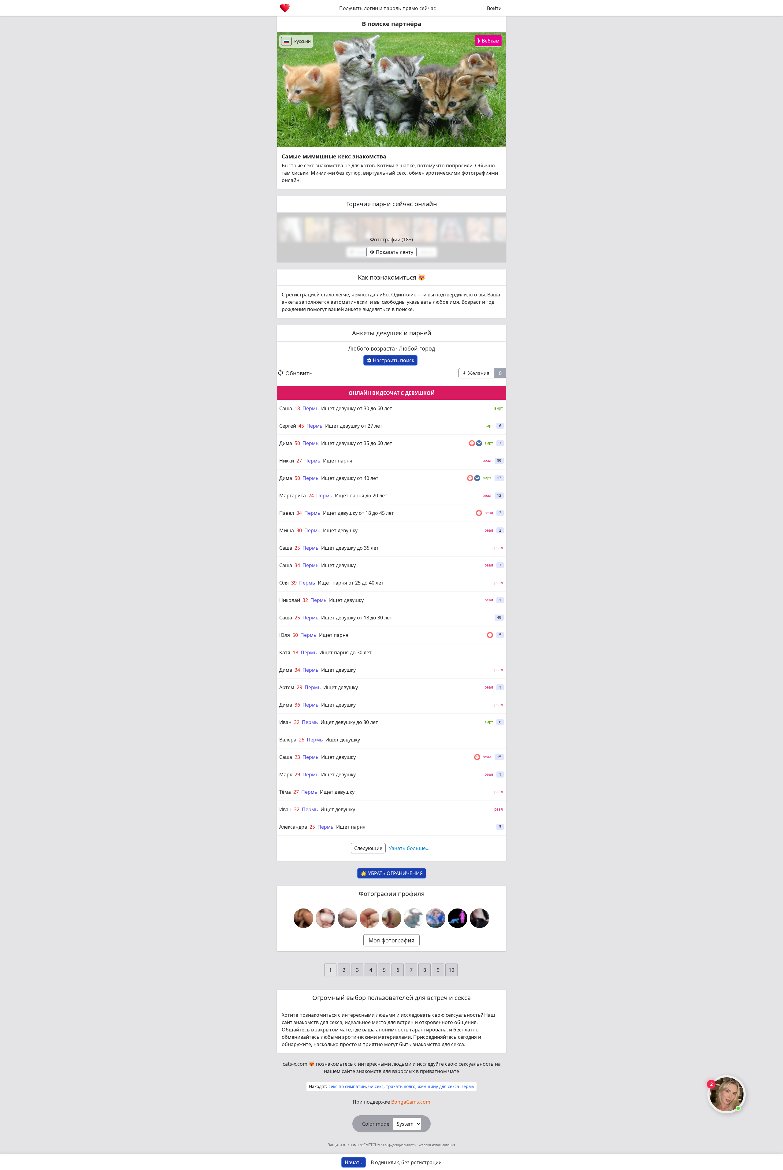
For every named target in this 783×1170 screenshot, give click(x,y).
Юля (284, 635)
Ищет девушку (340, 530)
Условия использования (436, 1145)
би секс (376, 1086)
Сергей (287, 425)
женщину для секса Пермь (446, 1086)
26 (301, 739)
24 (311, 495)
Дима (285, 443)
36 (297, 704)
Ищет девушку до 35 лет (350, 547)
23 (297, 757)
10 (451, 970)
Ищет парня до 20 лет (361, 495)
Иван (285, 722)
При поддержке (391, 1101)
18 (297, 408)
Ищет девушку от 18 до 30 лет (356, 617)
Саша (285, 408)
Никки (286, 460)
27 (299, 460)
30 (299, 530)
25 (297, 547)
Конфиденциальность (399, 1145)
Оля (284, 582)
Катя (284, 652)
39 (294, 582)
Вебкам (488, 40)
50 (297, 443)
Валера (287, 739)
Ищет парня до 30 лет (345, 652)
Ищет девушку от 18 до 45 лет (358, 513)
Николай (289, 600)
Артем (286, 687)
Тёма (285, 792)
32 (305, 600)
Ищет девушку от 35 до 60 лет (356, 443)
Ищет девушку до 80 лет (349, 722)
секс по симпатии (347, 1086)
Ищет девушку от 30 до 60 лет (356, 408)
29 (299, 687)
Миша (286, 530)
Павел (286, 513)
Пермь (310, 408)
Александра (293, 826)
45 (301, 425)
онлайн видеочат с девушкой (392, 393)
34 (299, 513)
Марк (285, 774)
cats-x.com (295, 1063)
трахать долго (400, 1086)
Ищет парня (337, 460)
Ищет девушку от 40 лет (349, 478)
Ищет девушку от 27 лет (353, 425)
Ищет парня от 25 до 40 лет (351, 582)
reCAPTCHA (370, 1144)
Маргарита (292, 495)
